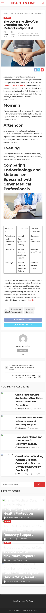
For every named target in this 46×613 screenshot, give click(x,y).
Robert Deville (23, 447)
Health (7, 18)
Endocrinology (24, 33)
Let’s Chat (16, 601)
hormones (34, 33)
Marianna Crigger (24, 474)
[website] (23, 354)
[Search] (43, 3)
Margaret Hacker (23, 409)
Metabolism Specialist (25, 35)
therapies (36, 35)
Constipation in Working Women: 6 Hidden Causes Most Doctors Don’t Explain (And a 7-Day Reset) (29, 463)
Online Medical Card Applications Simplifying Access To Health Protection (29, 399)
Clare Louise (22, 428)
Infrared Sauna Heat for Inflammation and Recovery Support (29, 421)
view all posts (22, 350)
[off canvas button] (2, 3)
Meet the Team (27, 601)
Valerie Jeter (6, 35)
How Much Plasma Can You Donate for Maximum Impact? (28, 440)
